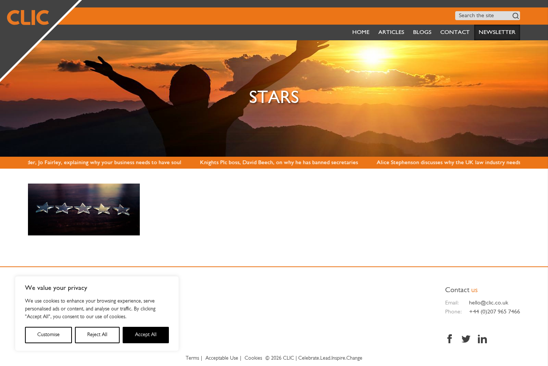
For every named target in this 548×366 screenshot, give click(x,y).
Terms (192, 358)
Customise (48, 335)
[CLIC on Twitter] (466, 340)
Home (360, 32)
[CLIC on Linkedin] (480, 340)
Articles (391, 32)
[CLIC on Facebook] (451, 340)
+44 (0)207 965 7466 (494, 312)
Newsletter (497, 32)
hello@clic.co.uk (488, 303)
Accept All (146, 335)
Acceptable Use (221, 358)
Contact (455, 32)
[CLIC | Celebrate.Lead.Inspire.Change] (39, 39)
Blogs (422, 32)
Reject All (97, 335)
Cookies (253, 358)
